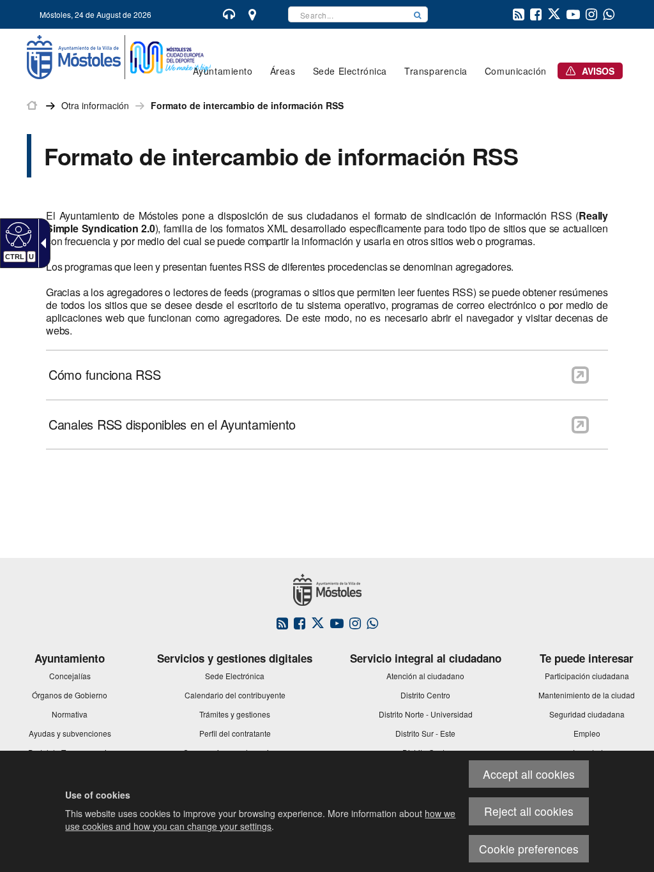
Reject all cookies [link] (529, 811)
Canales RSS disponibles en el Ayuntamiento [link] (172, 424)
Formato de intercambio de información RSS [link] (247, 105)
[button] (417, 14)
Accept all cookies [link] (529, 774)
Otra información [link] (95, 105)
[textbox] (348, 14)
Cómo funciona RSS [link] (105, 375)
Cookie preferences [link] (529, 849)
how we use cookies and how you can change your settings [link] (260, 819)
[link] (17, 234)
